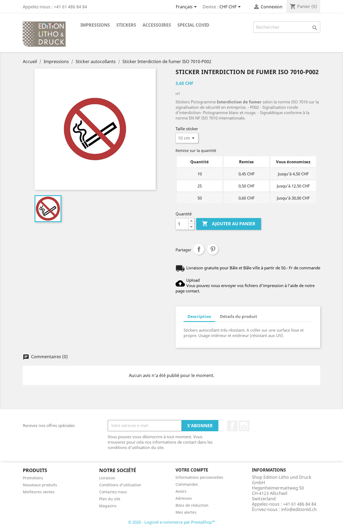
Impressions (95, 25)
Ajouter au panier (228, 223)
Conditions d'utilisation (120, 484)
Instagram (244, 426)
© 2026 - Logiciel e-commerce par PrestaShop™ (171, 522)
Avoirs (181, 491)
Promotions (33, 477)
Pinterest (212, 249)
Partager (198, 249)
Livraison (107, 477)
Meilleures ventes (39, 491)
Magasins (108, 505)
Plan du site (109, 498)
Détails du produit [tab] (238, 316)
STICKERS (126, 25)
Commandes (187, 484)
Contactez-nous (113, 491)
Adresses (184, 498)
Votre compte (192, 470)
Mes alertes (186, 512)
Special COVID (193, 25)
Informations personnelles (199, 477)
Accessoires (157, 25)
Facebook (232, 426)
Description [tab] (199, 316)
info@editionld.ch (299, 509)
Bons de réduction (192, 505)
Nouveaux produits (40, 484)
